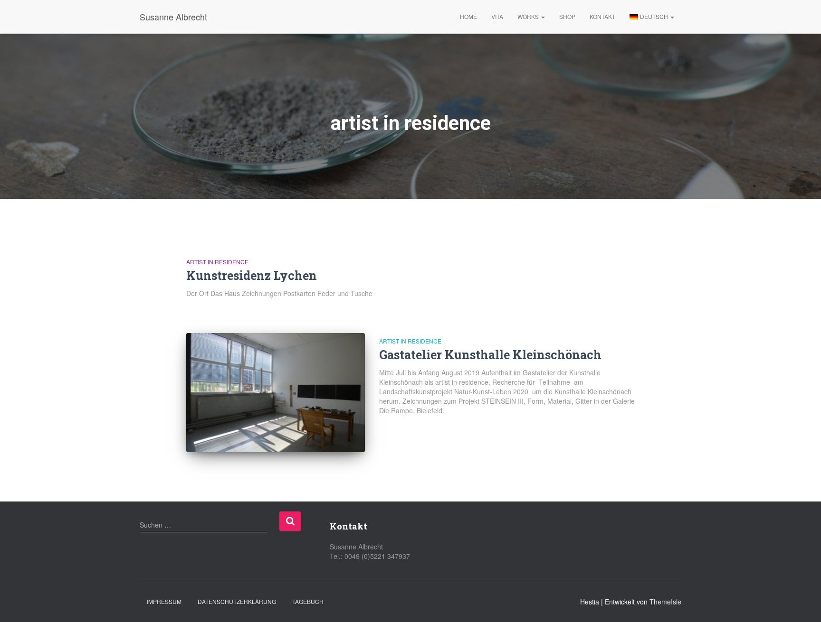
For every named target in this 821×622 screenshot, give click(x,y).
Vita (497, 16)
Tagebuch (308, 601)
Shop (567, 16)
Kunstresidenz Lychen (251, 275)
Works (528, 16)
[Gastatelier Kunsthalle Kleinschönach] (275, 392)
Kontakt (602, 16)
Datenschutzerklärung (237, 601)
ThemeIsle (665, 601)
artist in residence (217, 262)
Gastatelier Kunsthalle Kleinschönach (490, 354)
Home (468, 16)
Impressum (164, 601)
